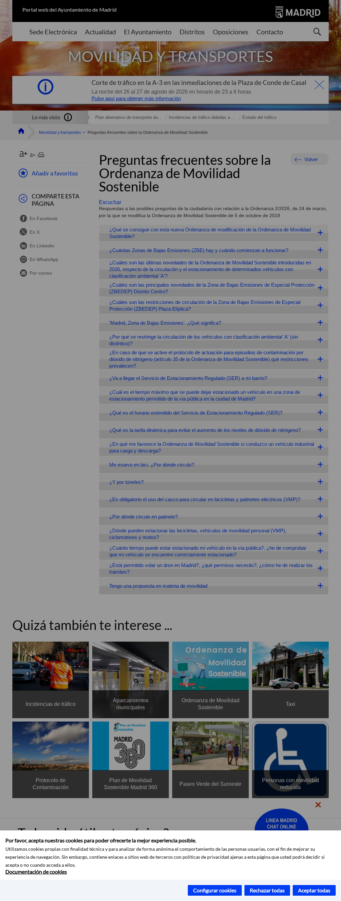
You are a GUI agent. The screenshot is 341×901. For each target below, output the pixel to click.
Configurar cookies (214, 890)
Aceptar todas (314, 890)
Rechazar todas (267, 890)
